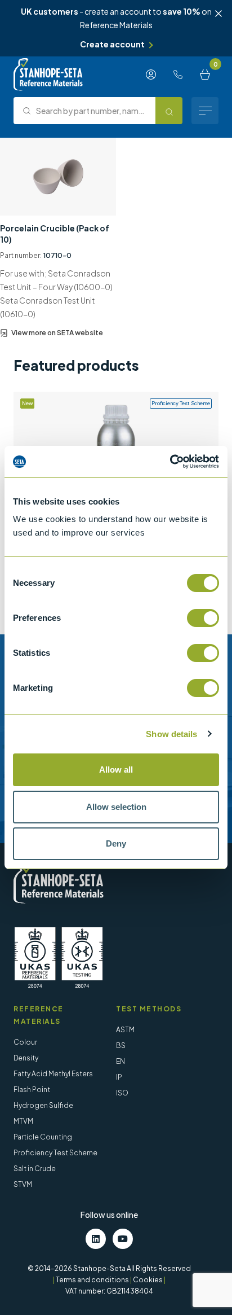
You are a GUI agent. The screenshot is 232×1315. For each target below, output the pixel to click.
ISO (122, 1093)
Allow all (116, 769)
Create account (112, 44)
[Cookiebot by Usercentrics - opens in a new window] (170, 461)
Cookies (148, 1279)
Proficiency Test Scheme (55, 1153)
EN (120, 1061)
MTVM (23, 1121)
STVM (23, 1184)
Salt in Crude (35, 1168)
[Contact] (177, 74)
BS (121, 1045)
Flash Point (32, 1089)
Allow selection (116, 807)
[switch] (203, 618)
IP (119, 1077)
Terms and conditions (92, 1279)
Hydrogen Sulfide (43, 1105)
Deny (116, 843)
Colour (25, 1042)
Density (26, 1058)
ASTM (125, 1029)
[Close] (218, 13)
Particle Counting (43, 1137)
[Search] (168, 110)
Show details (171, 734)
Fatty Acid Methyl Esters (53, 1073)
